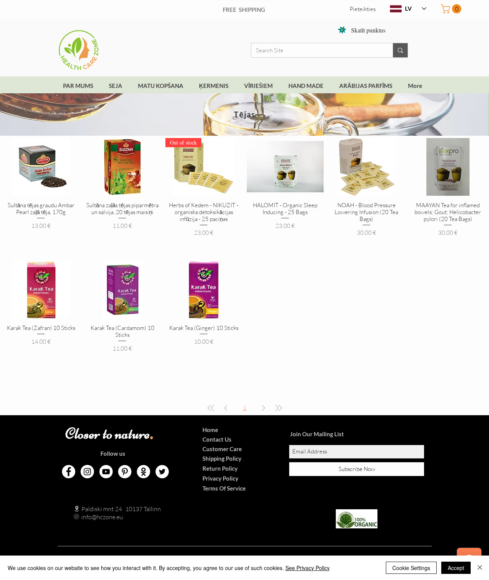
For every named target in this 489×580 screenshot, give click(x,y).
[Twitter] (162, 471)
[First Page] (210, 408)
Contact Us (217, 439)
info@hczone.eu (94, 517)
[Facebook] (68, 471)
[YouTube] (106, 471)
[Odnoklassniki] (143, 471)
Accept (456, 568)
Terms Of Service (224, 488)
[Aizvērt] (479, 568)
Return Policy (220, 468)
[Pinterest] (124, 471)
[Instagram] (87, 471)
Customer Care (222, 448)
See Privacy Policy (307, 568)
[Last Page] (278, 408)
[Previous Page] (225, 408)
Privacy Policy (220, 478)
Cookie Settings (411, 568)
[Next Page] (263, 408)
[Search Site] (400, 50)
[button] (452, 8)
